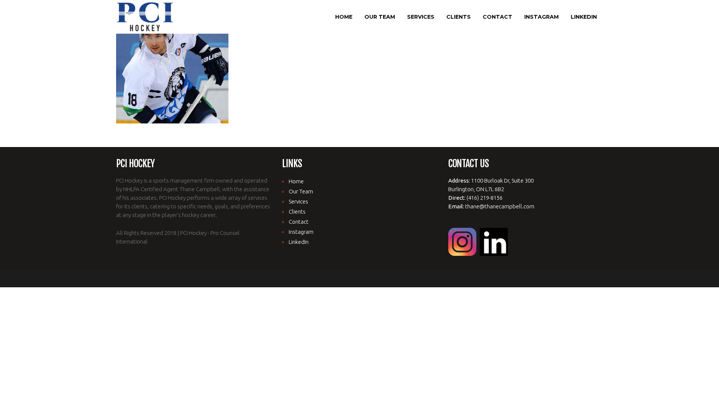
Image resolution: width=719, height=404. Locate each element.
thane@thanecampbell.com (499, 206)
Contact (299, 221)
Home (296, 181)
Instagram (301, 232)
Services (298, 201)
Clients (297, 211)
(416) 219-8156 (485, 198)
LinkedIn (299, 242)
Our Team (301, 191)
